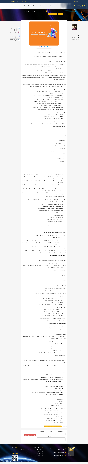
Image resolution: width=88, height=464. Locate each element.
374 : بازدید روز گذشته (40, 453)
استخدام (29, 5)
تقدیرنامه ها (14, 447)
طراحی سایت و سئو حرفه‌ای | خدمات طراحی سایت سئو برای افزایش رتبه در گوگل (13, 29)
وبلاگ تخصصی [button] (41, 5)
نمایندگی (14, 449)
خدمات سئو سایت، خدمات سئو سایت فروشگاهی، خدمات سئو (52, 426)
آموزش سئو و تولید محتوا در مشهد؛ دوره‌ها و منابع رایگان (13, 40)
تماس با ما (21, 447)
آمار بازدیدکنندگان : (37, 447)
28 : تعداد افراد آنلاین (40, 449)
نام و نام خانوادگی (61, 431)
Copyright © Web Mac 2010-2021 (72, 463)
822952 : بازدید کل (40, 455)
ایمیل (51, 431)
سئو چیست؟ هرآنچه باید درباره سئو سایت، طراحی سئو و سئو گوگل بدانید (13, 33)
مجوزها (22, 449)
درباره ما (29, 447)
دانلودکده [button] (25, 5)
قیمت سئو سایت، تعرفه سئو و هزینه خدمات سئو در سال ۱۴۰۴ (13, 36)
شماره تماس (42, 431)
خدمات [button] (47, 5)
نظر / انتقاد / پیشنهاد (51, 436)
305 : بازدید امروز (40, 451)
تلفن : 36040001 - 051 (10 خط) (58, 452)
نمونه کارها (34, 5)
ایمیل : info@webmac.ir (59, 455)
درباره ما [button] (51, 5)
